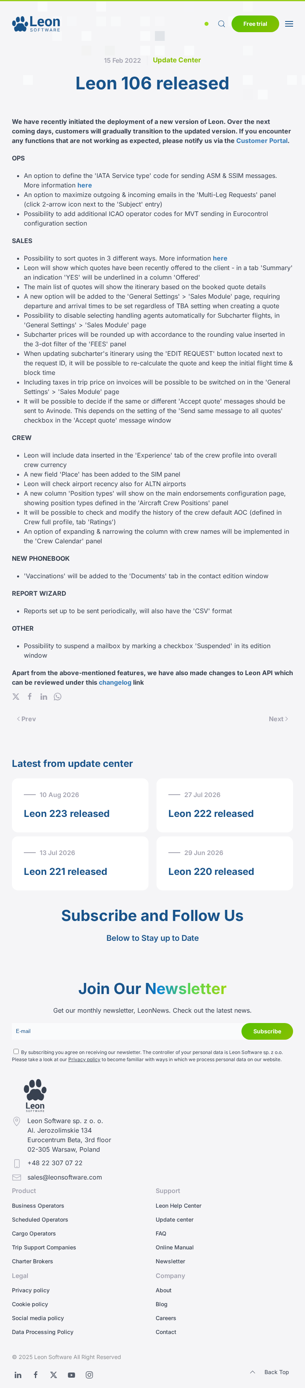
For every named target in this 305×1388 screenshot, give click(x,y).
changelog (115, 682)
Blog (162, 1304)
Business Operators (38, 1205)
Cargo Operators (34, 1233)
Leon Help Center (178, 1205)
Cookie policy (30, 1304)
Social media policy (38, 1318)
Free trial (255, 23)
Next (276, 719)
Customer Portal (262, 141)
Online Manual (175, 1247)
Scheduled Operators (40, 1219)
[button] (208, 24)
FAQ (161, 1233)
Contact (166, 1331)
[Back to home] (36, 24)
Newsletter (170, 1261)
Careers (166, 1318)
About (164, 1290)
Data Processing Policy (42, 1331)
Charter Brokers (32, 1261)
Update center (174, 1219)
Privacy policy (84, 1059)
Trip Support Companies (44, 1247)
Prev (28, 719)
